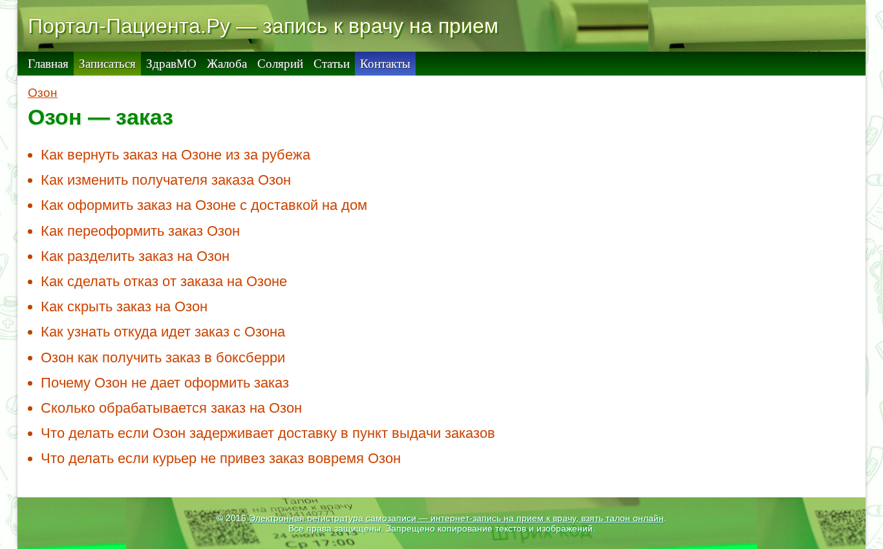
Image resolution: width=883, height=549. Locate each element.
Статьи (332, 63)
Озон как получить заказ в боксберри (163, 357)
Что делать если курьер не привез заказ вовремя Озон (221, 458)
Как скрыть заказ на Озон (124, 306)
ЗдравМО (171, 63)
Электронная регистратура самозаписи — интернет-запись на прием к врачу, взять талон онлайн (456, 518)
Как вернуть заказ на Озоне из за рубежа (175, 155)
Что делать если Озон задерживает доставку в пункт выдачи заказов (268, 433)
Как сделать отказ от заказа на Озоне (164, 281)
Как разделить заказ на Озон (135, 256)
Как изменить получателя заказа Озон (166, 180)
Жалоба (227, 63)
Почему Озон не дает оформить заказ (165, 383)
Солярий (280, 63)
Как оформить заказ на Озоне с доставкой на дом (204, 205)
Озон (43, 92)
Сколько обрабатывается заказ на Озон (171, 408)
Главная (48, 63)
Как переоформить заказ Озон (140, 231)
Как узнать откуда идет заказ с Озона (163, 332)
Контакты (385, 63)
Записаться (107, 63)
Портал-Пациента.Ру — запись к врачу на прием (263, 25)
